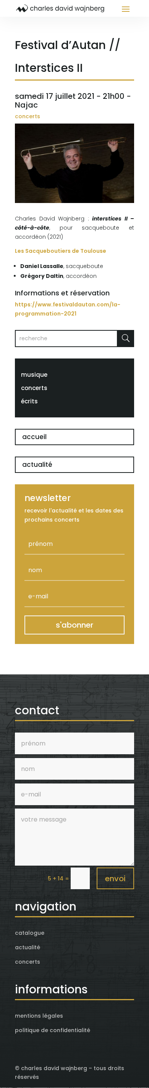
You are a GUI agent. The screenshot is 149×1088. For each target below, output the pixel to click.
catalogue (29, 933)
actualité (37, 464)
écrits (29, 401)
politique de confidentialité (52, 1030)
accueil (34, 436)
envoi (115, 878)
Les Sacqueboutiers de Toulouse (60, 251)
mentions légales (39, 1016)
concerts (27, 116)
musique (34, 375)
